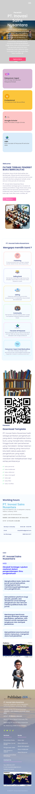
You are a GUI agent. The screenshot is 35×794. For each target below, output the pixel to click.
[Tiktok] (13, 730)
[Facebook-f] (4, 730)
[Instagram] (10, 730)
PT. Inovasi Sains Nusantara (13, 506)
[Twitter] (7, 730)
